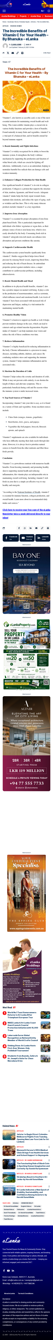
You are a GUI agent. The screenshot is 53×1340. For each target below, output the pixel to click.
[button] (5, 11)
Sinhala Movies (23, 1216)
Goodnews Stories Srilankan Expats (19, 22)
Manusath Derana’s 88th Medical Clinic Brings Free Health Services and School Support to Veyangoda (33, 1152)
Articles (33, 22)
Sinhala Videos (9, 1209)
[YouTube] (8, 1271)
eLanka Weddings (9, 16)
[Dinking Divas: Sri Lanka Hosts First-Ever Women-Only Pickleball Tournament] (45, 1048)
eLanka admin (16, 44)
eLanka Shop (36, 16)
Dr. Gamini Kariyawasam (33, 1160)
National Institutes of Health (28, 492)
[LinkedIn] (42, 538)
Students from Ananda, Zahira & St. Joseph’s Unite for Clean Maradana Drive (23, 1058)
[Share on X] (8, 53)
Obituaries (20, 1209)
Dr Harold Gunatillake (33, 1174)
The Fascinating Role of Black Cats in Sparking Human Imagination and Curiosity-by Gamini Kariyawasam (33, 1166)
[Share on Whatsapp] (24, 528)
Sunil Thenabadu (10, 1212)
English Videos (26, 1206)
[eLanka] (27, 4)
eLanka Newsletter (37, 1216)
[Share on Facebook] (18, 528)
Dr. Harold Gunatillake (26, 1212)
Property (23, 16)
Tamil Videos (40, 1212)
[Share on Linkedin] (30, 528)
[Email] (13, 53)
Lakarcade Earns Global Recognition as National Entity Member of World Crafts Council (23, 1037)
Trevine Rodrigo (9, 1216)
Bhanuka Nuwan (16, 26)
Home (4, 22)
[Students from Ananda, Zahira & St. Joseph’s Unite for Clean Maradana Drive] (45, 1058)
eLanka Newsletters (34, 1209)
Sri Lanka (37, 1206)
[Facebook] (11, 538)
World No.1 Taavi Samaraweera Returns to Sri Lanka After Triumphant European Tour (22, 1015)
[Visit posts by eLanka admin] (5, 46)
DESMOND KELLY (27, 1203)
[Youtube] (27, 538)
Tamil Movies (8, 1219)
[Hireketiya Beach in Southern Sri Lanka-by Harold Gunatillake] (9, 1177)
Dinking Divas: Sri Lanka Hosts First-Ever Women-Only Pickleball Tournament (22, 1048)
